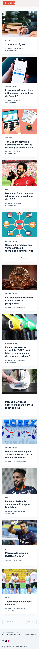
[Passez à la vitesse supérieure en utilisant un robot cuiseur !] (19, 381)
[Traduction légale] (19, 24)
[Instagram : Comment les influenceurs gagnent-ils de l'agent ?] (19, 70)
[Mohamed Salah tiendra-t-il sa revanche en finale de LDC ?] (19, 173)
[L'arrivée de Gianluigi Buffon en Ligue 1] (19, 532)
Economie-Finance (11, 86)
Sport (7, 189)
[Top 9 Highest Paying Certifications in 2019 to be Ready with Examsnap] (19, 121)
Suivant (30, 622)
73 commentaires (28, 258)
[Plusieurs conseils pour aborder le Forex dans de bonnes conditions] (19, 431)
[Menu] (36, 3)
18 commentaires (10, 362)
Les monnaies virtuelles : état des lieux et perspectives (19, 300)
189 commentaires (11, 205)
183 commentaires (11, 153)
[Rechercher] (32, 3)
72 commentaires (10, 102)
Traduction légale (15, 44)
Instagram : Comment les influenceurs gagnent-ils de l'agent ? (19, 93)
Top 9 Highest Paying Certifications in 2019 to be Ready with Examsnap (19, 144)
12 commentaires (10, 562)
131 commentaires (11, 50)
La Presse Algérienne (29, 634)
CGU (18, 632)
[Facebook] (3, 641)
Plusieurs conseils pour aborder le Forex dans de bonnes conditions (18, 454)
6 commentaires (10, 513)
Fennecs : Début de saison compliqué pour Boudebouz (18, 504)
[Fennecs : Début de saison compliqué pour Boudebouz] (19, 481)
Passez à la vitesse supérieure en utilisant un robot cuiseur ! (19, 405)
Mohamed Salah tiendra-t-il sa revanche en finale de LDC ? (19, 196)
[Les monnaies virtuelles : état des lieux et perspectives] (19, 277)
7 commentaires (10, 610)
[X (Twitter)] (6, 641)
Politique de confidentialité (11, 634)
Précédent (9, 622)
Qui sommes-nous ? (8, 632)
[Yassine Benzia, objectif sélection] (19, 581)
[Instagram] (8, 641)
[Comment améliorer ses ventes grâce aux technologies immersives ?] (19, 224)
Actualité (8, 40)
